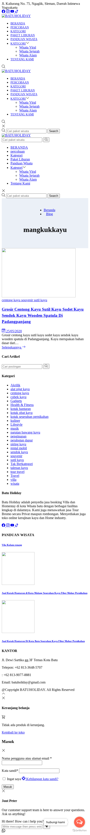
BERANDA (17, 23)
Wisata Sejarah (29, 51)
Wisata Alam (28, 55)
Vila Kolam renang (12, 545)
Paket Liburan (22, 35)
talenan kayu (19, 468)
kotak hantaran (20, 409)
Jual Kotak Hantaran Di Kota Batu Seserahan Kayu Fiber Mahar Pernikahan (43, 641)
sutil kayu (40, 300)
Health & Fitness (22, 405)
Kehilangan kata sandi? (42, 779)
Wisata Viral (27, 47)
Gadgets (16, 401)
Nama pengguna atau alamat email (27, 758)
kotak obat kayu (21, 413)
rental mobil (18, 448)
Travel (14, 476)
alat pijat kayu (20, 389)
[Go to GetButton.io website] (80, 830)
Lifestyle (16, 424)
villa (13, 479)
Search (53, 131)
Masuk (7, 786)
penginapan (18, 436)
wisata (14, 483)
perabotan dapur (21, 440)
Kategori (18, 31)
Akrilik (15, 385)
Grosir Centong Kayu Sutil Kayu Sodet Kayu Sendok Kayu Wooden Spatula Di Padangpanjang (43, 315)
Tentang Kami (22, 59)
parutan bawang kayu (25, 432)
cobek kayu (18, 397)
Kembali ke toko (13, 732)
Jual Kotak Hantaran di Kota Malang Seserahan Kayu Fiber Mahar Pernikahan (44, 593)
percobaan (19, 27)
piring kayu (18, 444)
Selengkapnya (12, 347)
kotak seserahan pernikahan (29, 416)
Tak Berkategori (21, 464)
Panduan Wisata (23, 39)
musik (14, 428)
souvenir (27, 300)
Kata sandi (10, 770)
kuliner (15, 420)
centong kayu (11, 300)
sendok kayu (19, 452)
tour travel (17, 472)
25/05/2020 (14, 331)
